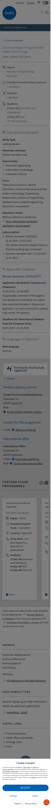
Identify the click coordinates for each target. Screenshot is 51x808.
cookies (34, 767)
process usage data (7, 769)
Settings (13, 796)
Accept (26, 787)
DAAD (19, 767)
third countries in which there (10, 771)
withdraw (33, 777)
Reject (35, 796)
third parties (27, 767)
